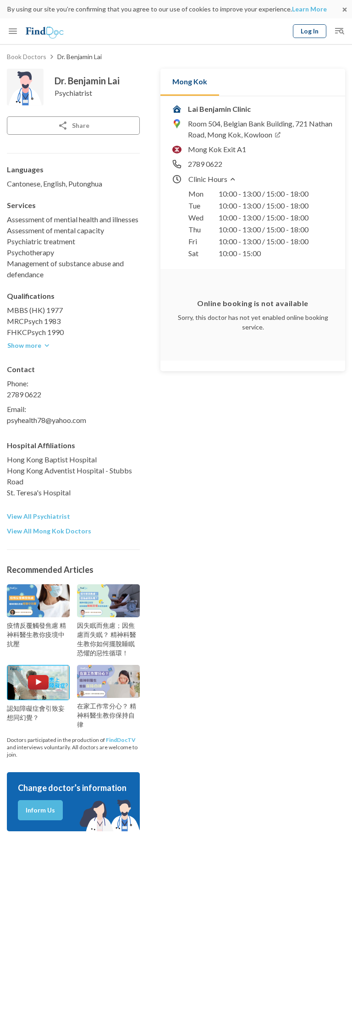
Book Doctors (26, 56)
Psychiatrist (73, 92)
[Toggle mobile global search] (339, 31)
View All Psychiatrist (38, 516)
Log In (310, 31)
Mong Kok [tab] (189, 81)
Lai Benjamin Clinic (219, 108)
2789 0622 (24, 394)
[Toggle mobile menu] (13, 31)
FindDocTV (121, 739)
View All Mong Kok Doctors (49, 531)
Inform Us (40, 810)
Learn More (309, 9)
